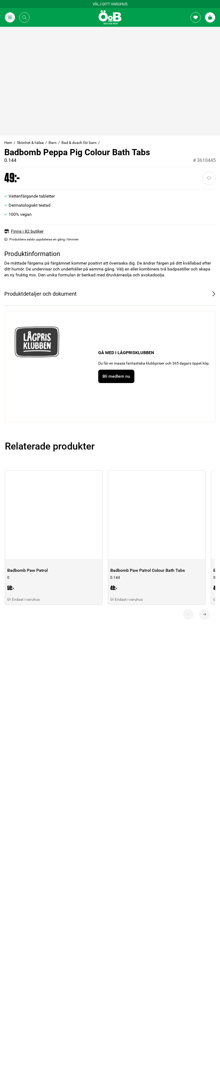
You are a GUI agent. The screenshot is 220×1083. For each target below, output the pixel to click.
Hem (8, 142)
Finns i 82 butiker (27, 231)
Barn (53, 142)
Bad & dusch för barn (79, 142)
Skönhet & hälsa (30, 142)
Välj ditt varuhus (110, 4)
